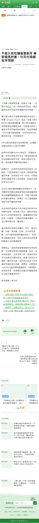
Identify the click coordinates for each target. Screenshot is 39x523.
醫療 (24, 6)
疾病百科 (31, 511)
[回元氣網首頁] (7, 2)
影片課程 (5, 396)
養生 (9, 6)
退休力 (12, 515)
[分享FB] (5, 10)
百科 (30, 6)
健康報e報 (9, 503)
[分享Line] (15, 10)
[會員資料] (33, 2)
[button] (36, 6)
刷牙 (9, 106)
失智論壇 (17, 6)
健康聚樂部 (16, 511)
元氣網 (7, 49)
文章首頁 (18, 515)
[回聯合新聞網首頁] (2, 2)
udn (2, 49)
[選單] (36, 2)
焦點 (3, 6)
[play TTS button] (10, 98)
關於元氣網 (8, 511)
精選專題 (24, 511)
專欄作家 (26, 515)
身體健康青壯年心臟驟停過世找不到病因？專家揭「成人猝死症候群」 (22, 15)
